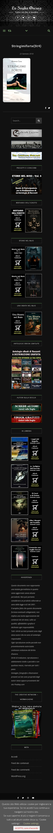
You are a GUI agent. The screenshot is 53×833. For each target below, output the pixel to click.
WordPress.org (18, 776)
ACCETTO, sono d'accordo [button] (26, 828)
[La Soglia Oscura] (26, 13)
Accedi (14, 756)
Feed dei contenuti (20, 763)
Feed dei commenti (20, 769)
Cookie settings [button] (31, 823)
